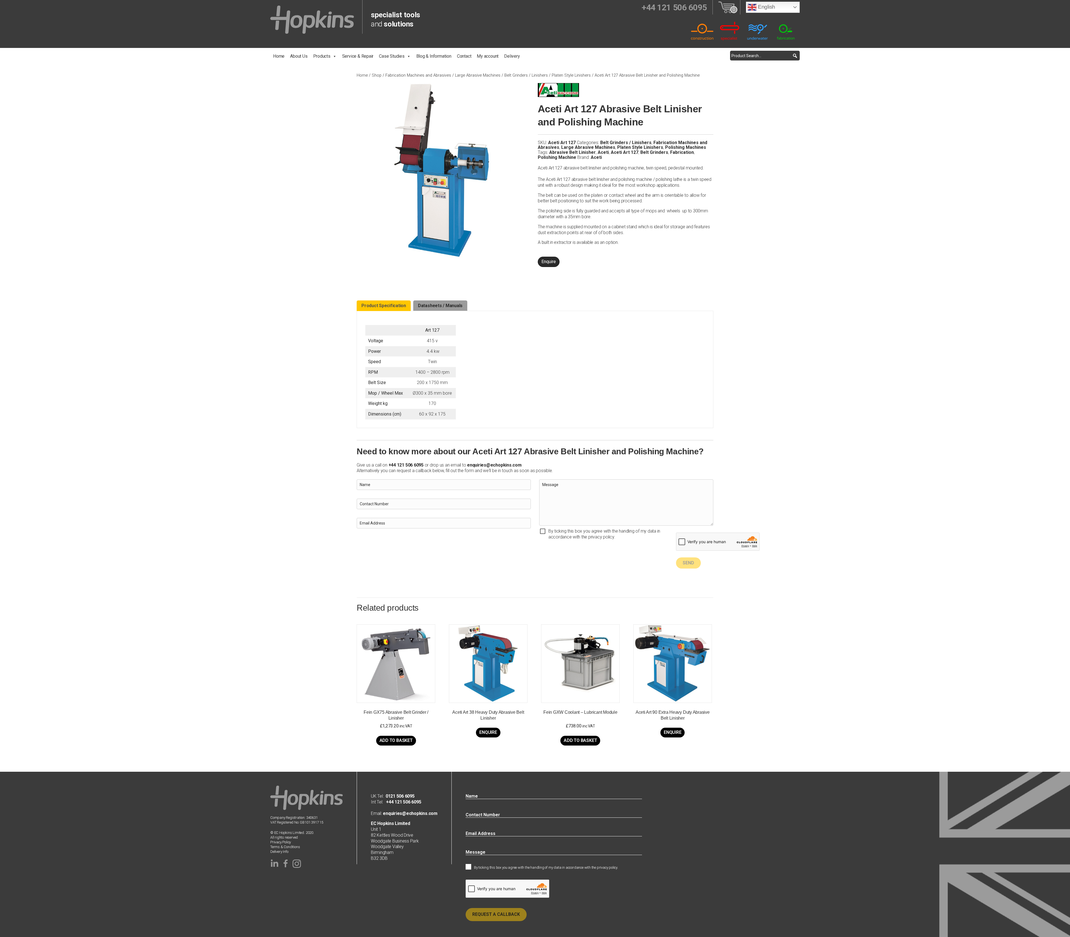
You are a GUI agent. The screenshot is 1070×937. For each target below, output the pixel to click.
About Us (298, 56)
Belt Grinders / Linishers (526, 75)
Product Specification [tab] (383, 305)
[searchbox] (765, 55)
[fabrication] (786, 30)
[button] (795, 55)
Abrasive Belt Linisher (572, 152)
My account (487, 56)
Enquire (548, 261)
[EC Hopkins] (312, 19)
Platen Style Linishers (571, 75)
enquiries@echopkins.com (494, 465)
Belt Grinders (654, 152)
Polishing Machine (557, 157)
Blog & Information (433, 56)
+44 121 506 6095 (402, 802)
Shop (376, 75)
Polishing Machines (685, 147)
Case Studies (391, 56)
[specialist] (730, 30)
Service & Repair (358, 56)
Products (321, 56)
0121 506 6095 (400, 796)
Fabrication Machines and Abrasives (418, 75)
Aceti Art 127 (624, 152)
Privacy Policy (280, 842)
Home (278, 56)
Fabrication (682, 152)
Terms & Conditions (285, 847)
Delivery (512, 56)
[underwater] (758, 30)
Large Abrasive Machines (477, 75)
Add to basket (396, 740)
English (766, 7)
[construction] (702, 30)
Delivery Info (279, 851)
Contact (464, 56)
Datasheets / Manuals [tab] (440, 305)
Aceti (603, 152)
